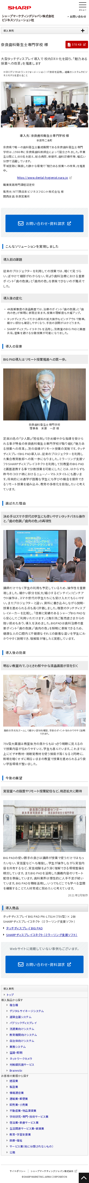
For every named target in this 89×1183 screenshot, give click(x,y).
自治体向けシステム (22, 1041)
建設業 (14, 1081)
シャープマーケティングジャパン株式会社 (52, 1171)
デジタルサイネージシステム (27, 1011)
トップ (10, 994)
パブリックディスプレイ (23, 1023)
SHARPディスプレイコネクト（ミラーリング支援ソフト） (42, 935)
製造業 (14, 1087)
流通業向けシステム (22, 1029)
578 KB (77, 44)
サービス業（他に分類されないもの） (31, 1146)
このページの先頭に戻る (84, 1178)
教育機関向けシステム (23, 1035)
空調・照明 (16, 1052)
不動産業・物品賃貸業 (23, 1110)
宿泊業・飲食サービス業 (24, 1122)
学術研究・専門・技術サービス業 (29, 1116)
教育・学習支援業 (20, 1134)
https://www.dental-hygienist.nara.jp (42, 177)
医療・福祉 (16, 1140)
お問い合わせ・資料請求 (45, 223)
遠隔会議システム (20, 1017)
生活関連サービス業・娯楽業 (27, 1128)
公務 (12, 1152)
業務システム (18, 1047)
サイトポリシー (18, 1171)
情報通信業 (17, 1093)
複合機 (14, 1005)
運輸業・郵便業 (19, 1099)
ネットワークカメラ (21, 1058)
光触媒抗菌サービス (22, 1064)
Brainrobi (16, 1070)
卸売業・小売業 (19, 1104)
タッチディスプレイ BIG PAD (24, 928)
